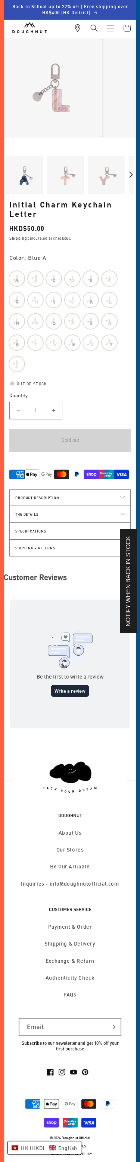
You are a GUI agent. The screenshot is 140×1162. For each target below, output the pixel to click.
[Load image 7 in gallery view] (106, 175)
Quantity (18, 395)
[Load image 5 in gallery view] (65, 175)
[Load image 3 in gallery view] (24, 175)
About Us (70, 832)
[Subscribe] (112, 1027)
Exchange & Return (70, 961)
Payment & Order (70, 926)
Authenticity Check (70, 977)
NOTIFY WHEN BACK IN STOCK (128, 581)
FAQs (69, 994)
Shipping (18, 238)
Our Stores (70, 849)
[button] (94, 28)
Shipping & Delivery (69, 943)
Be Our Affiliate (70, 866)
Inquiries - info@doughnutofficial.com (70, 883)
